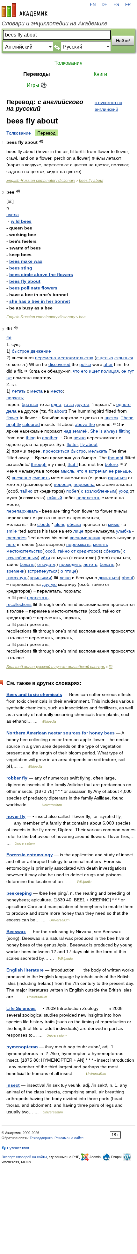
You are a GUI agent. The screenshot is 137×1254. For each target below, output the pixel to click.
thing (31, 437)
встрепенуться (42, 571)
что (76, 371)
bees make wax (25, 261)
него (11, 544)
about (60, 411)
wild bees (21, 221)
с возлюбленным (98, 491)
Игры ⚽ (37, 85)
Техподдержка (41, 1138)
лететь (90, 564)
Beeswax (16, 931)
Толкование (18, 133)
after (108, 364)
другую (49, 584)
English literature (25, 969)
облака (74, 524)
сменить (41, 477)
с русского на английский (108, 106)
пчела (12, 214)
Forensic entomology (29, 854)
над (67, 431)
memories (16, 537)
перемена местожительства (64, 357)
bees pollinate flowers (33, 287)
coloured (31, 424)
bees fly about (91, 180)
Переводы (36, 74)
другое (82, 404)
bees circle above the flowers (41, 274)
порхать (14, 397)
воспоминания (85, 537)
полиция (110, 371)
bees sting (20, 267)
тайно (26, 491)
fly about (88, 444)
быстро (78, 451)
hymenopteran (22, 1046)
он (123, 371)
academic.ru (24, 10)
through (39, 464)
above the (85, 424)
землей (80, 431)
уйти (45, 557)
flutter (72, 444)
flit (110, 667)
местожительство (24, 551)
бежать (27, 564)
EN (93, 5)
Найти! (123, 40)
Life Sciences (21, 1008)
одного (123, 404)
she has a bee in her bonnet (39, 301)
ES (116, 5)
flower (12, 417)
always (111, 431)
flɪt (8, 337)
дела (11, 411)
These (127, 417)
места (36, 391)
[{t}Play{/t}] (41, 141)
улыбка (123, 531)
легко (65, 577)
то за (69, 404)
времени (15, 571)
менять (100, 544)
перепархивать (22, 511)
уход (123, 491)
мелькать (97, 451)
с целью (104, 357)
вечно (80, 437)
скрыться (123, 357)
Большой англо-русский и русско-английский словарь (55, 667)
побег (72, 491)
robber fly (16, 777)
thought (115, 457)
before (111, 464)
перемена (84, 484)
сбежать (112, 551)
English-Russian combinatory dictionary (40, 180)
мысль (67, 471)
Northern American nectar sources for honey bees (60, 732)
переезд (62, 484)
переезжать (78, 544)
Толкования (68, 63)
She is (96, 431)
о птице (68, 571)
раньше (123, 471)
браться (30, 404)
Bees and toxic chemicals (34, 694)
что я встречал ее (95, 471)
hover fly (15, 816)
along (60, 524)
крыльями (40, 577)
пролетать (37, 597)
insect (13, 1085)
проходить (70, 564)
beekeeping (19, 893)
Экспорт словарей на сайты (24, 1157)
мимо (113, 524)
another (49, 437)
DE (104, 5)
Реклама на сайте (68, 1138)
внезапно (21, 477)
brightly (13, 424)
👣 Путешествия (15, 1148)
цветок (111, 417)
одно (56, 404)
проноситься (56, 451)
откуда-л (46, 564)
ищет (94, 371)
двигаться (108, 577)
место (56, 391)
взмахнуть (16, 577)
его (84, 371)
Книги (100, 74)
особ (50, 551)
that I (73, 464)
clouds (43, 524)
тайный (54, 497)
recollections (19, 604)
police (85, 364)
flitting (125, 431)
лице (78, 531)
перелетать (88, 497)
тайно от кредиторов (79, 551)
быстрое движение (31, 351)
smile (11, 531)
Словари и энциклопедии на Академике (54, 23)
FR (128, 5)
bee (82, 317)
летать (18, 391)
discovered (59, 364)
